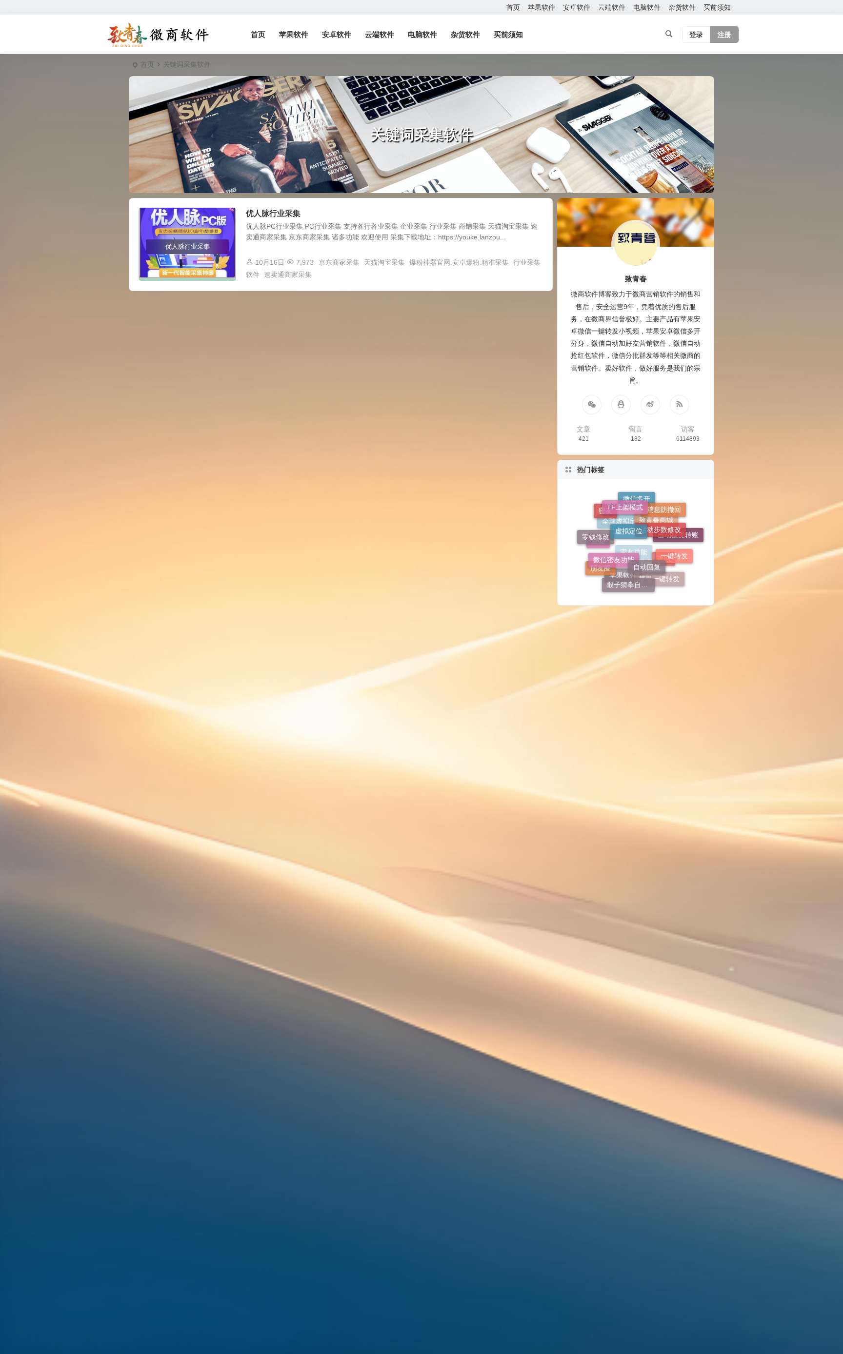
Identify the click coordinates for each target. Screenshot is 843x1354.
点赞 (598, 564)
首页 (513, 7)
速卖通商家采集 (288, 274)
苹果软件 (541, 7)
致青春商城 (656, 566)
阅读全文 (533, 274)
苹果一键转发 (659, 555)
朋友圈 (600, 551)
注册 (724, 35)
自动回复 (647, 516)
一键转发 (674, 529)
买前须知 (717, 7)
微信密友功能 (613, 514)
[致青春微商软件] (158, 34)
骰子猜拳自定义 (631, 545)
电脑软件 (647, 7)
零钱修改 (595, 525)
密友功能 (633, 585)
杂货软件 (682, 7)
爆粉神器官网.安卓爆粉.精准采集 (459, 262)
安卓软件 (576, 7)
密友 (605, 537)
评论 (663, 575)
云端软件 (611, 7)
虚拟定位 (628, 499)
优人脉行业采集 (273, 213)
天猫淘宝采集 (384, 262)
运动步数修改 (660, 506)
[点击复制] (621, 404)
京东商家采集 (339, 262)
